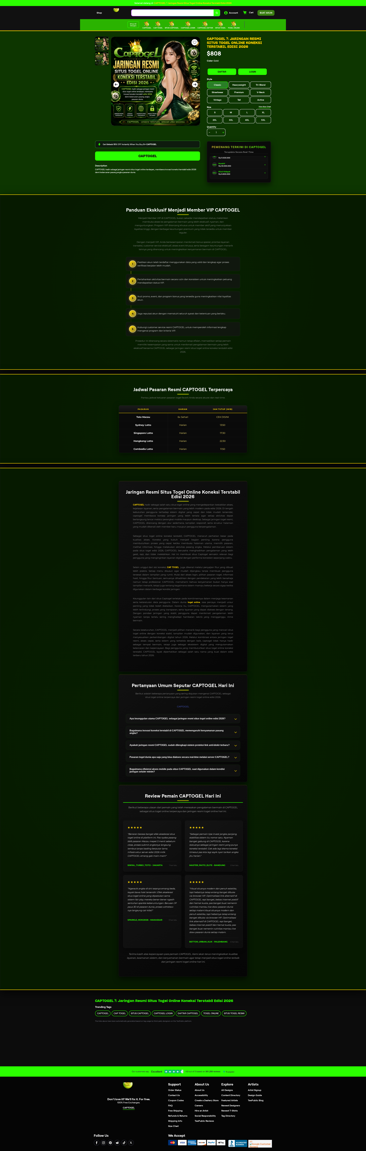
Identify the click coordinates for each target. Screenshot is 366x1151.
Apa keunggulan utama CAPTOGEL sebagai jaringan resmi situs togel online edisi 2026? (177, 718)
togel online (194, 602)
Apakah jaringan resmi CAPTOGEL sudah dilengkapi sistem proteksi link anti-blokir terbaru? (180, 745)
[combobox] (172, 13)
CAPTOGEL (147, 156)
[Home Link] (116, 12)
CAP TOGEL (173, 567)
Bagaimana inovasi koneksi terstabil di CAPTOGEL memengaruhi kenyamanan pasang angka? (177, 731)
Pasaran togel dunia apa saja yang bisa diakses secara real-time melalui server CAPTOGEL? (179, 757)
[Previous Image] (116, 85)
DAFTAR (222, 72)
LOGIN (252, 72)
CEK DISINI (222, 417)
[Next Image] (195, 85)
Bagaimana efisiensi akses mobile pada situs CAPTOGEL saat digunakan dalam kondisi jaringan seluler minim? (177, 770)
